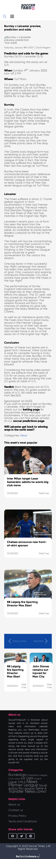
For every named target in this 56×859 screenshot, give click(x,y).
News (23, 435)
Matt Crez (23, 686)
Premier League (23, 785)
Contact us (15, 810)
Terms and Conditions (22, 821)
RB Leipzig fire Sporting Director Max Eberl (15, 671)
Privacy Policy (17, 815)
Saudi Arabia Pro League (27, 787)
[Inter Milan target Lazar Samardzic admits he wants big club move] (28, 475)
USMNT (41, 792)
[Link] (28, 7)
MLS (23, 782)
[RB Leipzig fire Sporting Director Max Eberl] (28, 597)
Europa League (14, 779)
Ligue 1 (13, 782)
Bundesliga (17, 775)
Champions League (37, 775)
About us (14, 804)
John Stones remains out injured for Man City (41, 671)
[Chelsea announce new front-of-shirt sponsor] (28, 537)
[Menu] (12, 16)
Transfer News (21, 791)
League (37, 778)
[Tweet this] (21, 836)
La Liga (27, 778)
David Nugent (43, 47)
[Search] (4, 16)
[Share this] (12, 836)
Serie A (41, 788)
